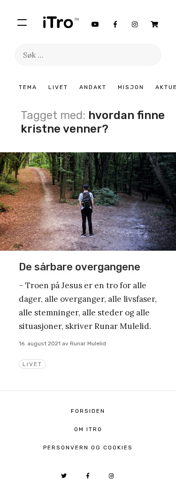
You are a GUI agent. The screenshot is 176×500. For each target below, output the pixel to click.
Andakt (93, 87)
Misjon (131, 87)
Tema (28, 87)
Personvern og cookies (88, 447)
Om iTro (88, 429)
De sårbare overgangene (79, 267)
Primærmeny (22, 22)
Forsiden (88, 411)
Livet (58, 87)
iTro (61, 22)
